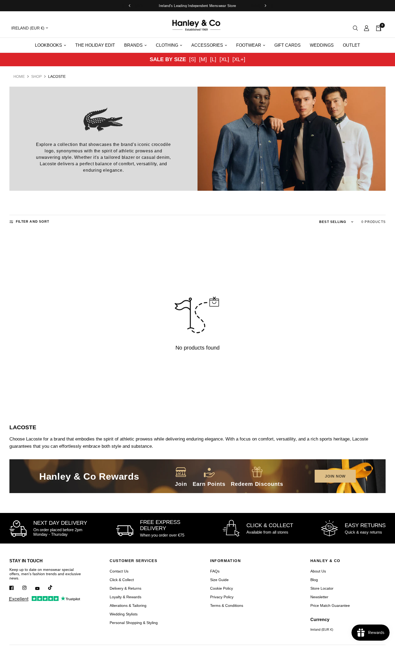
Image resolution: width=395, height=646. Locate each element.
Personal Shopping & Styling (134, 623)
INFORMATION (225, 561)
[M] (203, 59)
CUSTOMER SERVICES (133, 561)
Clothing (167, 45)
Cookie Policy (221, 588)
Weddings (322, 45)
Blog (314, 580)
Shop (36, 76)
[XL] (224, 59)
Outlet (351, 45)
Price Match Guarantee (330, 605)
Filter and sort (32, 221)
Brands (133, 45)
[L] (213, 59)
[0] (377, 28)
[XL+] (238, 59)
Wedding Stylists (124, 614)
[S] (192, 59)
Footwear (248, 45)
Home (19, 76)
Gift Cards (287, 45)
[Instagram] (28, 588)
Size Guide (219, 580)
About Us (318, 571)
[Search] (355, 28)
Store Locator (321, 588)
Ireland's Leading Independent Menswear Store (197, 6)
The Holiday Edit (95, 45)
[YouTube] (41, 588)
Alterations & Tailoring (128, 605)
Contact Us (119, 571)
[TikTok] (54, 587)
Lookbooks (48, 45)
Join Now (335, 476)
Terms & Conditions (226, 605)
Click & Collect (122, 580)
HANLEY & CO (325, 561)
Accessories (207, 45)
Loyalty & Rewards (125, 597)
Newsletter (319, 597)
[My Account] (366, 28)
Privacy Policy (222, 597)
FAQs (215, 571)
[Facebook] (15, 588)
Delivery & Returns (125, 588)
